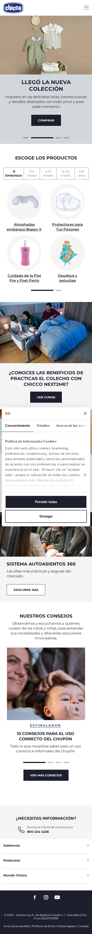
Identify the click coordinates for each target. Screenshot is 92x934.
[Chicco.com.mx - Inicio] (13, 7)
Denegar (46, 516)
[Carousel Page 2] (58, 290)
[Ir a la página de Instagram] (46, 897)
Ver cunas (46, 397)
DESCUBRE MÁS (26, 590)
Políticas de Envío (44, 926)
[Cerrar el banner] (85, 413)
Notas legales (67, 926)
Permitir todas (46, 502)
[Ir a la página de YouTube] (57, 897)
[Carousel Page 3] (58, 137)
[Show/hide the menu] (86, 7)
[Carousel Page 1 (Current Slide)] (42, 290)
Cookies (83, 926)
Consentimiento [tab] (17, 425)
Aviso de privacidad (17, 926)
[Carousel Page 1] (26, 137)
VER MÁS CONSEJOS (46, 775)
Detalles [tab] (43, 425)
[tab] (13, 173)
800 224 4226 (38, 832)
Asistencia (11, 845)
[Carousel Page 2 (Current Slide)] (42, 137)
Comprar (46, 120)
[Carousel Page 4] (66, 137)
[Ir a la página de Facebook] (35, 897)
